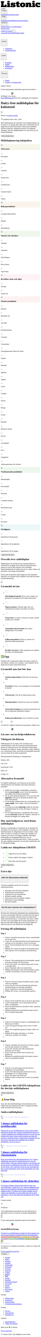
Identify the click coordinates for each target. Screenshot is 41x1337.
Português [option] (8, 1267)
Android (3, 33)
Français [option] (8, 1271)
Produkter (4, 21)
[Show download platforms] (13, 31)
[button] (3, 36)
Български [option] (9, 1289)
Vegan (17, 1239)
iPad (10, 33)
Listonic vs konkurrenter (13, 27)
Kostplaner (24, 21)
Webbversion (9, 1298)
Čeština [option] (7, 1272)
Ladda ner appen (6, 31)
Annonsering (9, 1313)
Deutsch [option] (8, 1261)
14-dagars (33, 1239)
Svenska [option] (8, 1269)
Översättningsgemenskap (13, 1304)
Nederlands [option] (9, 1265)
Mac (22, 33)
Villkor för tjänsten (11, 1324)
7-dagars (27, 1239)
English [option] (7, 1257)
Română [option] (8, 1280)
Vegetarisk (11, 1239)
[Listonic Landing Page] (20, 7)
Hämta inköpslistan (7, 136)
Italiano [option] (7, 1274)
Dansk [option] (7, 1285)
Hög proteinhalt (24, 1237)
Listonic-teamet (13, 115)
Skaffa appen (5, 28)
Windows (18, 33)
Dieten (3, 27)
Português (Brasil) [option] (11, 1282)
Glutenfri (4, 1237)
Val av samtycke (6, 1331)
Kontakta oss (9, 1315)
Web (13, 33)
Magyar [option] (7, 1287)
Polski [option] (7, 1259)
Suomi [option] (7, 1278)
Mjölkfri (21, 1239)
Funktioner (4, 14)
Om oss (7, 1311)
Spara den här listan (8, 555)
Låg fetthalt (32, 1237)
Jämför (9, 21)
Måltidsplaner (16, 21)
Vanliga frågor (10, 1302)
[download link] (5, 1251)
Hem (2, 98)
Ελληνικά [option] (8, 1284)
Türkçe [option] (7, 1291)
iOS (7, 33)
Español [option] (7, 1263)
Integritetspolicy (10, 1322)
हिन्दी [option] (6, 1276)
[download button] (6, 94)
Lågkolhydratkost (13, 1237)
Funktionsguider (13, 14)
